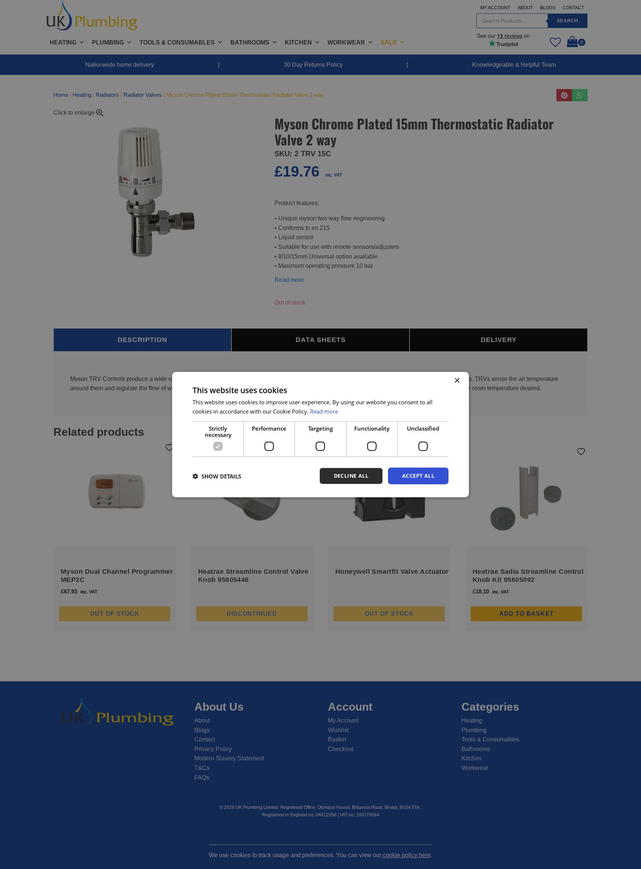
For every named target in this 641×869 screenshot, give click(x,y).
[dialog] (320, 434)
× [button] (457, 380)
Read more (324, 411)
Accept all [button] (418, 475)
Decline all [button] (351, 475)
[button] (217, 476)
